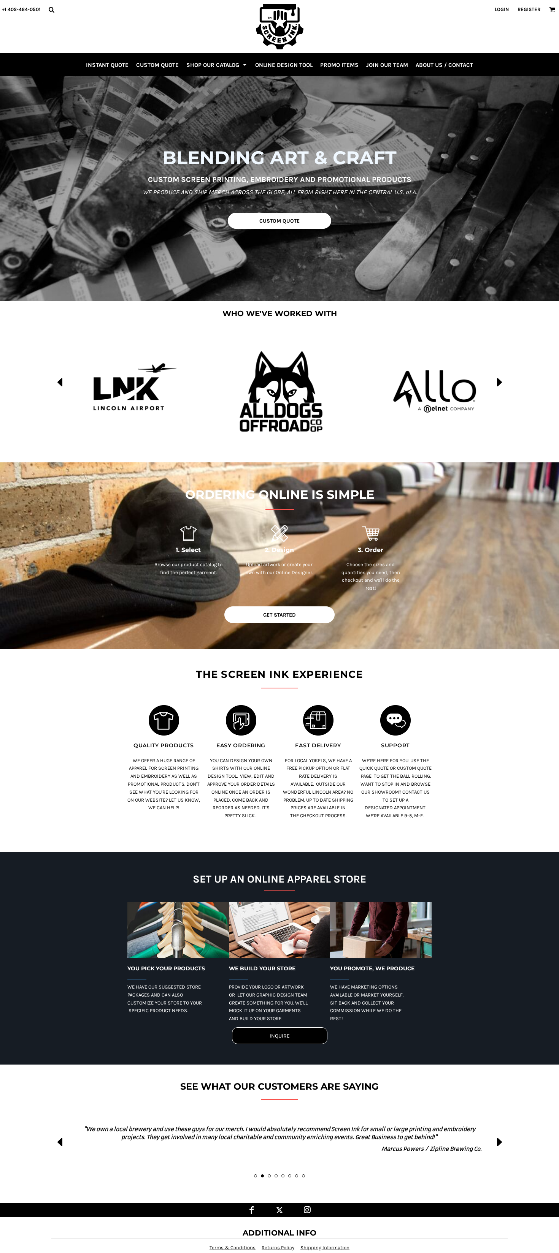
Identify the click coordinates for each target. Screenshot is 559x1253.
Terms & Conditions (233, 1247)
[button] (51, 9)
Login (502, 9)
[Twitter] (279, 1210)
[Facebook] (252, 1210)
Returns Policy (278, 1247)
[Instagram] (307, 1210)
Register (529, 9)
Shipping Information (324, 1247)
